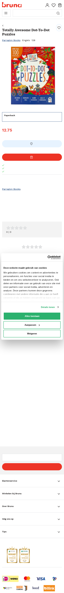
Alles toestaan (32, 316)
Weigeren (32, 333)
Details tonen (48, 307)
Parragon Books (11, 40)
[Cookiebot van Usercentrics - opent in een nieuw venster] (48, 257)
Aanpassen (30, 325)
